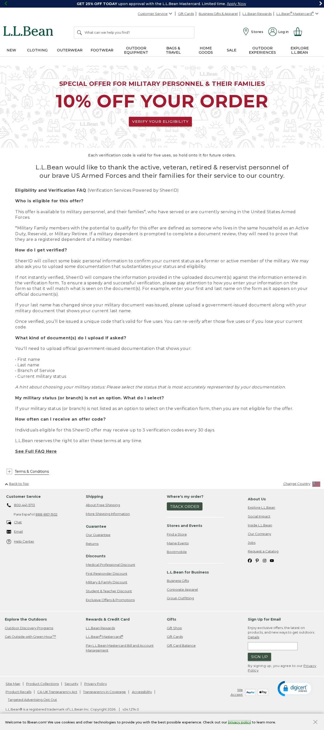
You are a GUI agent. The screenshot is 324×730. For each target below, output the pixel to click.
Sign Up (259, 656)
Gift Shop (174, 628)
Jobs (251, 543)
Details (253, 637)
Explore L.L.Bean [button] (300, 50)
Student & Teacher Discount (109, 591)
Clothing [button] (37, 50)
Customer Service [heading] (23, 496)
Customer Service (153, 14)
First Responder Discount (106, 573)
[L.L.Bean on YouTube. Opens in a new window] (272, 560)
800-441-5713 (24, 505)
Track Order (184, 506)
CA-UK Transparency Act (57, 692)
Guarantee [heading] (96, 526)
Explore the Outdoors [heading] (26, 619)
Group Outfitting (180, 598)
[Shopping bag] (300, 31)
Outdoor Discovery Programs (29, 628)
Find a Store (177, 534)
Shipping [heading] (94, 496)
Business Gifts (178, 581)
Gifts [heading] (171, 619)
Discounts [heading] (96, 556)
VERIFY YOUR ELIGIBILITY (160, 121)
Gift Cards (186, 14)
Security (71, 684)
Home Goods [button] (206, 50)
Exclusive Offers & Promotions (110, 600)
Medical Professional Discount (110, 565)
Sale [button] (231, 50)
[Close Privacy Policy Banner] (315, 722)
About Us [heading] (257, 499)
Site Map (13, 684)
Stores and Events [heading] (184, 525)
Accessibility (142, 692)
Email (18, 531)
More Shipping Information (108, 514)
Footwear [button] (102, 50)
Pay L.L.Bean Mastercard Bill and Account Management (120, 647)
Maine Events (178, 543)
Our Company (259, 534)
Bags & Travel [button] (173, 50)
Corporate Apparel (182, 589)
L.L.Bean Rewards (257, 14)
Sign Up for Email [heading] (264, 619)
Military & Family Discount (106, 582)
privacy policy (239, 722)
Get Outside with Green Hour (30, 637)
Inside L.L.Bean (260, 525)
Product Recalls (18, 692)
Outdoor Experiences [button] (262, 50)
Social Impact (259, 516)
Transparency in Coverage (104, 692)
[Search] (80, 32)
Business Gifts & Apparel (218, 14)
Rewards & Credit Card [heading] (108, 619)
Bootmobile (177, 552)
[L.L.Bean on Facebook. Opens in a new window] (250, 560)
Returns (92, 544)
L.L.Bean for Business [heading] (188, 572)
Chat (18, 522)
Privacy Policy (95, 684)
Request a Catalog (263, 551)
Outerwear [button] (70, 50)
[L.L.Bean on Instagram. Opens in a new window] (264, 560)
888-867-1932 (46, 514)
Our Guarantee (98, 535)
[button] (295, 688)
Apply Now (236, 4)
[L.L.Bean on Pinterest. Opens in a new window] (257, 560)
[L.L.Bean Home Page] (29, 31)
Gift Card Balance (181, 645)
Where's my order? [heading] (185, 496)
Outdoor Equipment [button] (136, 50)
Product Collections (42, 684)
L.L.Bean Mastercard (104, 637)
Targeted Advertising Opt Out (32, 700)
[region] (162, 4)
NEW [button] (11, 50)
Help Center (24, 541)
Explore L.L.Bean (261, 507)
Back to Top (19, 484)
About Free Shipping (103, 505)
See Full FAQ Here (36, 451)
